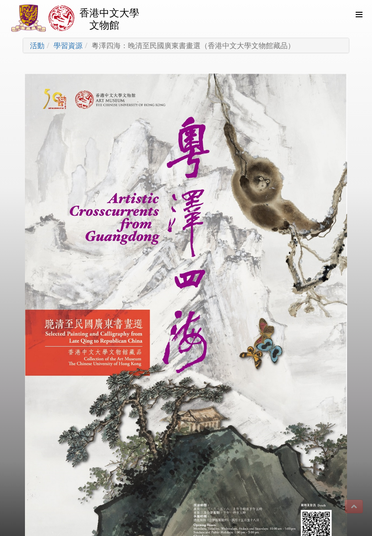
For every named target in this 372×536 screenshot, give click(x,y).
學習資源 (68, 45)
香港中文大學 (109, 12)
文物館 (104, 24)
